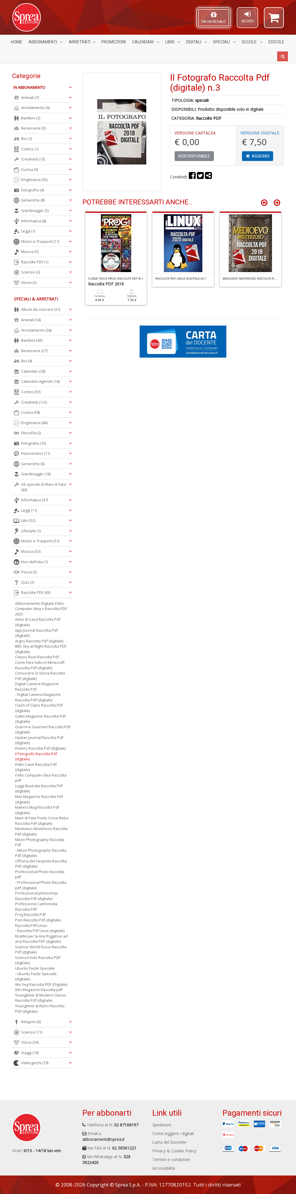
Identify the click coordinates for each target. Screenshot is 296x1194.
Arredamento (35, 107)
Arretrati (79, 42)
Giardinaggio (35, 210)
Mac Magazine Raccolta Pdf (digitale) (39, 799)
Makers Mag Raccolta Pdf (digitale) (37, 810)
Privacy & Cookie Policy (174, 1151)
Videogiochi (34, 1062)
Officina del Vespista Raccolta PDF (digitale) (41, 863)
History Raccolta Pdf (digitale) (40, 748)
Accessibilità (163, 1168)
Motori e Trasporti (40, 241)
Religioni (31, 1021)
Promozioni (113, 42)
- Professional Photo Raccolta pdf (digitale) (40, 885)
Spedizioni (161, 1125)
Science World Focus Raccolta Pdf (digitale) (40, 949)
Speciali (222, 42)
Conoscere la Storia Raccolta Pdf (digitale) (40, 675)
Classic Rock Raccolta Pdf (37, 656)
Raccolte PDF (208, 118)
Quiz (27, 582)
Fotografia (32, 190)
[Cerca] (282, 56)
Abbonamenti (43, 42)
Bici (26, 138)
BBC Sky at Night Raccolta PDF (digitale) (40, 649)
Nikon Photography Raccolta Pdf (39, 842)
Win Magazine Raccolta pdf (38, 989)
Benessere (33, 128)
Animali (30, 97)
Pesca (29, 571)
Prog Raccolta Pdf (30, 914)
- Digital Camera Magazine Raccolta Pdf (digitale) (38, 697)
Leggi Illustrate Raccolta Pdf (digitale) (39, 788)
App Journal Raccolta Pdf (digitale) (36, 633)
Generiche (33, 200)
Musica (29, 251)
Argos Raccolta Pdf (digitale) (39, 641)
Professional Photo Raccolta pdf (39, 874)
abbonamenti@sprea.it (103, 1139)
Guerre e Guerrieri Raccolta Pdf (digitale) (42, 729)
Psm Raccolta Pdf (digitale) (38, 920)
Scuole (250, 42)
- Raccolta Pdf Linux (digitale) (39, 930)
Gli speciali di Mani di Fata (43, 487)
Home (16, 42)
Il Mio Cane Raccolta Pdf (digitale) (36, 767)
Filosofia (31, 432)
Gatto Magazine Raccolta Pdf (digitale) (40, 719)
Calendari (143, 42)
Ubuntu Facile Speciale (35, 968)
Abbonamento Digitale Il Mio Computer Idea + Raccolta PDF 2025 (41, 609)
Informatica (33, 220)
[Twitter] (200, 177)
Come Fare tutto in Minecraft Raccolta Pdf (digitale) (39, 665)
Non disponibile (194, 156)
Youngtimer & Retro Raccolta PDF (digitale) (39, 1008)
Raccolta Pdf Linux (31, 925)
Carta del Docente (169, 1142)
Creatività (33, 159)
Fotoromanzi (35, 453)
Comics (29, 148)
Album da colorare (40, 309)
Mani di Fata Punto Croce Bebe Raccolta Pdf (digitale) (42, 820)
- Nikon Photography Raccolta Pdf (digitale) (40, 853)
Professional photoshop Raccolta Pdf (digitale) (36, 895)
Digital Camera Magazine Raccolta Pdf (37, 686)
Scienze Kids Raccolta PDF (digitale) (37, 960)
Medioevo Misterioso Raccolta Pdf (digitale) (41, 831)
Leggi (28, 231)
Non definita (34, 561)
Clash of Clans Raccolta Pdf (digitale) (39, 708)
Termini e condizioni (171, 1159)
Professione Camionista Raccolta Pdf (36, 906)
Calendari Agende (40, 381)
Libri (170, 42)
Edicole (276, 42)
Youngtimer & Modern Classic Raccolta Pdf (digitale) (40, 997)
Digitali (194, 42)
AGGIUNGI (260, 156)
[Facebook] (192, 177)
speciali (202, 100)
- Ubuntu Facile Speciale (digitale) (36, 976)
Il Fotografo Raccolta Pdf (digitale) (36, 756)
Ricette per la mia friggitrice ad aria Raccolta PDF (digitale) (41, 939)
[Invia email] (208, 177)
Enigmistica (34, 179)
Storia (28, 282)
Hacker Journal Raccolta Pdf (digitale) (39, 740)
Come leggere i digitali (173, 1133)
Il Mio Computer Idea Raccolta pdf (40, 777)
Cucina (29, 169)
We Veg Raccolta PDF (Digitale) (41, 984)
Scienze (30, 272)
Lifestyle (31, 530)
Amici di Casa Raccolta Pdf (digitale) (37, 622)
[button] (274, 20)
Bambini (30, 118)
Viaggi (29, 1052)
